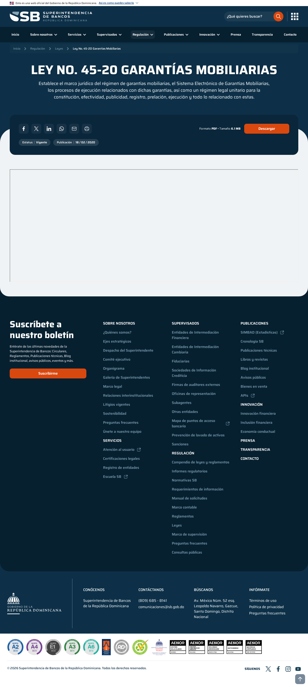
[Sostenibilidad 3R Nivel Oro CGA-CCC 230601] (140, 653)
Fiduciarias (180, 361)
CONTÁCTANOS (151, 590)
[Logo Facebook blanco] (24, 129)
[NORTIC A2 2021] (15, 647)
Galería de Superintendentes (126, 377)
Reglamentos (183, 516)
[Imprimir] (87, 129)
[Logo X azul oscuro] (268, 669)
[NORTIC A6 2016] (91, 647)
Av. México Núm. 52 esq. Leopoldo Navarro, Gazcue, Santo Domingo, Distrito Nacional (216, 609)
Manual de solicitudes (189, 498)
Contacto (290, 34)
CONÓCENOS (94, 590)
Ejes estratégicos (117, 341)
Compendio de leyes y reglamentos (200, 462)
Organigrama (113, 368)
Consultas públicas (187, 552)
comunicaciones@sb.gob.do (161, 607)
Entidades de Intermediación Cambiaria (196, 349)
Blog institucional (255, 368)
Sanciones (180, 444)
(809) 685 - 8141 (152, 600)
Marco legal (112, 386)
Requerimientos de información (197, 489)
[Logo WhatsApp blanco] (62, 129)
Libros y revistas (254, 359)
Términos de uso (262, 600)
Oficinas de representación (194, 393)
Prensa (236, 34)
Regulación (37, 48)
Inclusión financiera (256, 422)
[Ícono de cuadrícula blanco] (294, 16)
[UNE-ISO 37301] (254, 652)
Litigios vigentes (116, 404)
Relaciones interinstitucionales (128, 395)
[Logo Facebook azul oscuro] (278, 669)
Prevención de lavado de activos (198, 435)
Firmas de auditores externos (196, 384)
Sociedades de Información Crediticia (194, 372)
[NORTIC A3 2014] (72, 647)
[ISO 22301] (197, 652)
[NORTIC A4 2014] (34, 647)
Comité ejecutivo (116, 359)
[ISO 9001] (178, 652)
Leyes (59, 48)
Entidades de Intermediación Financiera (196, 335)
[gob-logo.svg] (34, 603)
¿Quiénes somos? (117, 332)
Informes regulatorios (189, 471)
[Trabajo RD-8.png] (159, 654)
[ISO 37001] (235, 652)
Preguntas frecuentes (120, 422)
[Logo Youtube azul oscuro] (298, 669)
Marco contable (184, 507)
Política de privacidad (266, 607)
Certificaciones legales (121, 458)
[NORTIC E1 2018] (53, 647)
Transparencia (262, 34)
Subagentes (181, 402)
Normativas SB (184, 480)
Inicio (15, 34)
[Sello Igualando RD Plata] (121, 654)
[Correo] (74, 129)
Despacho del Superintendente (128, 350)
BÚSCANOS (203, 590)
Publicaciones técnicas (259, 350)
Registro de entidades (121, 467)
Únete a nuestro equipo (122, 431)
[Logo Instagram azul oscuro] (288, 669)
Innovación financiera (258, 413)
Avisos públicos (253, 377)
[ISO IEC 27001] (216, 652)
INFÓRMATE (259, 590)
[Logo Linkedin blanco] (49, 129)
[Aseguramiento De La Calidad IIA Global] (106, 654)
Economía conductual (258, 431)
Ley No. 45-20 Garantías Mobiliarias (97, 48)
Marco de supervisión (189, 534)
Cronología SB (252, 341)
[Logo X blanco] (36, 129)
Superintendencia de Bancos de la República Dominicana (60, 668)
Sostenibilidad (114, 413)
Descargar (266, 128)
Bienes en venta (254, 386)
